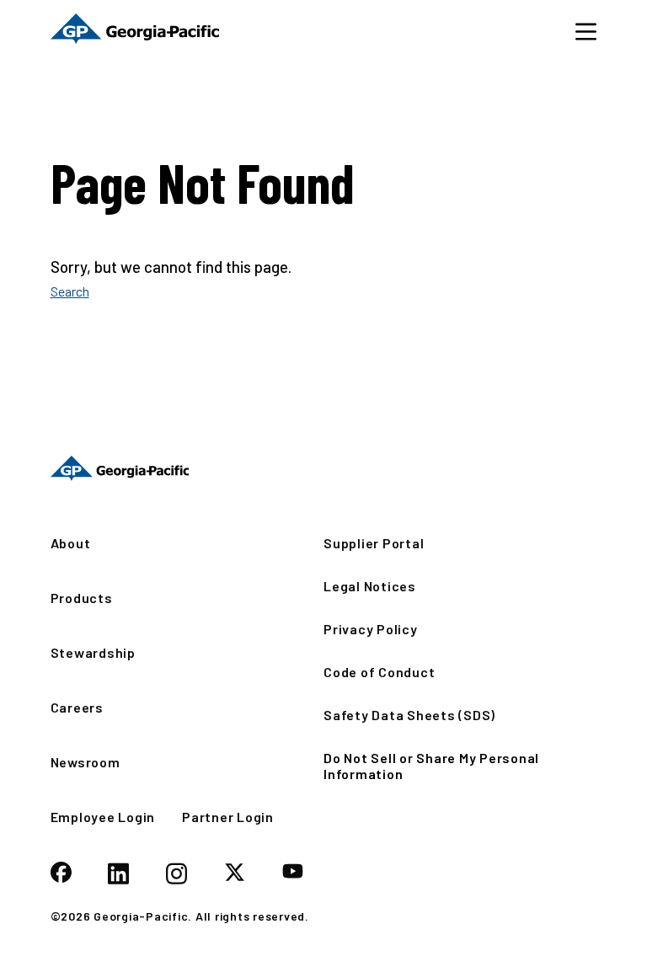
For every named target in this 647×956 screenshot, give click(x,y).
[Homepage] (120, 468)
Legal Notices (370, 586)
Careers (77, 707)
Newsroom (85, 762)
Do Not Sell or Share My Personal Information (431, 766)
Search (70, 291)
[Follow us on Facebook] (61, 873)
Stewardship (93, 652)
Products (82, 598)
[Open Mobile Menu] (585, 30)
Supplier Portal (374, 543)
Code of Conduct (379, 672)
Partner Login (228, 817)
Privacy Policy (371, 629)
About (71, 543)
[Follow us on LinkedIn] (118, 875)
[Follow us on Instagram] (176, 875)
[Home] (135, 30)
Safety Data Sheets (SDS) (409, 715)
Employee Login (103, 817)
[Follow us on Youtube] (292, 872)
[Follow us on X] (234, 873)
